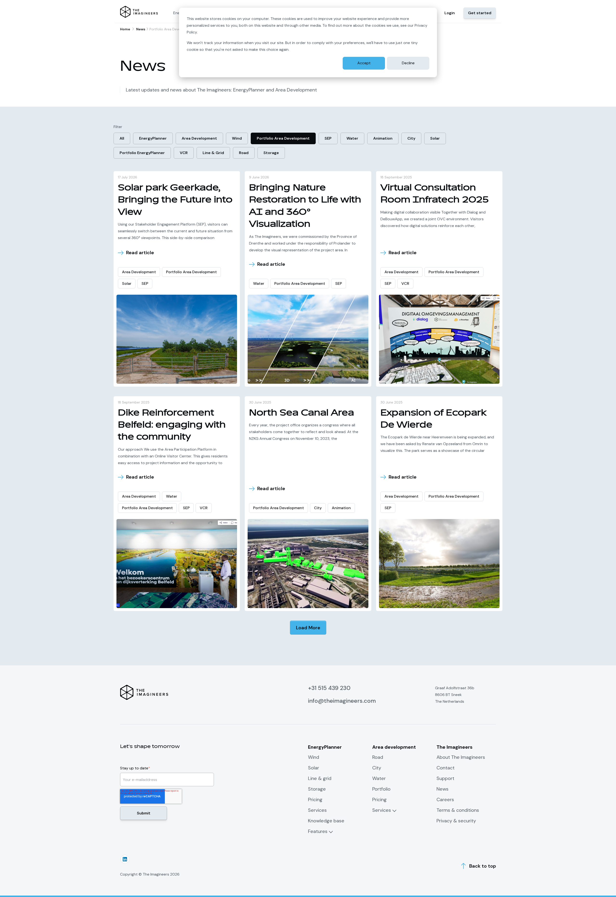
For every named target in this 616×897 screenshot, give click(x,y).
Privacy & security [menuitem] (456, 821)
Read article (140, 252)
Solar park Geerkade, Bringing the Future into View (175, 200)
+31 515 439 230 (329, 688)
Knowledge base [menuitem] (326, 821)
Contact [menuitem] (445, 768)
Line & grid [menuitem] (319, 778)
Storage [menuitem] (317, 789)
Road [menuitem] (377, 757)
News (140, 29)
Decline (408, 62)
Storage (271, 152)
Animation (382, 138)
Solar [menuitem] (313, 768)
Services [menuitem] (317, 810)
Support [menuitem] (445, 778)
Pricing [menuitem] (315, 799)
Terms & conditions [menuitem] (457, 810)
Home (125, 29)
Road (244, 152)
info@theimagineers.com (342, 700)
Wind (237, 138)
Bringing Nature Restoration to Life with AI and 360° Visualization (305, 206)
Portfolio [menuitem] (381, 789)
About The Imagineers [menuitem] (460, 757)
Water (352, 138)
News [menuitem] (442, 789)
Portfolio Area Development (283, 138)
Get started (479, 12)
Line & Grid (213, 152)
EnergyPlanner (153, 138)
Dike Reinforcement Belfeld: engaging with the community (172, 425)
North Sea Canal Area (301, 413)
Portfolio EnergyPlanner (142, 152)
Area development (199, 138)
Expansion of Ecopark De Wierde (433, 419)
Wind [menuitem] (313, 757)
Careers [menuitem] (445, 799)
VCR (184, 152)
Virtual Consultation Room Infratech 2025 (434, 194)
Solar (435, 138)
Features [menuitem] (317, 831)
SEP (328, 138)
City (411, 138)
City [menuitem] (376, 768)
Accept (364, 62)
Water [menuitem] (379, 778)
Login (449, 12)
